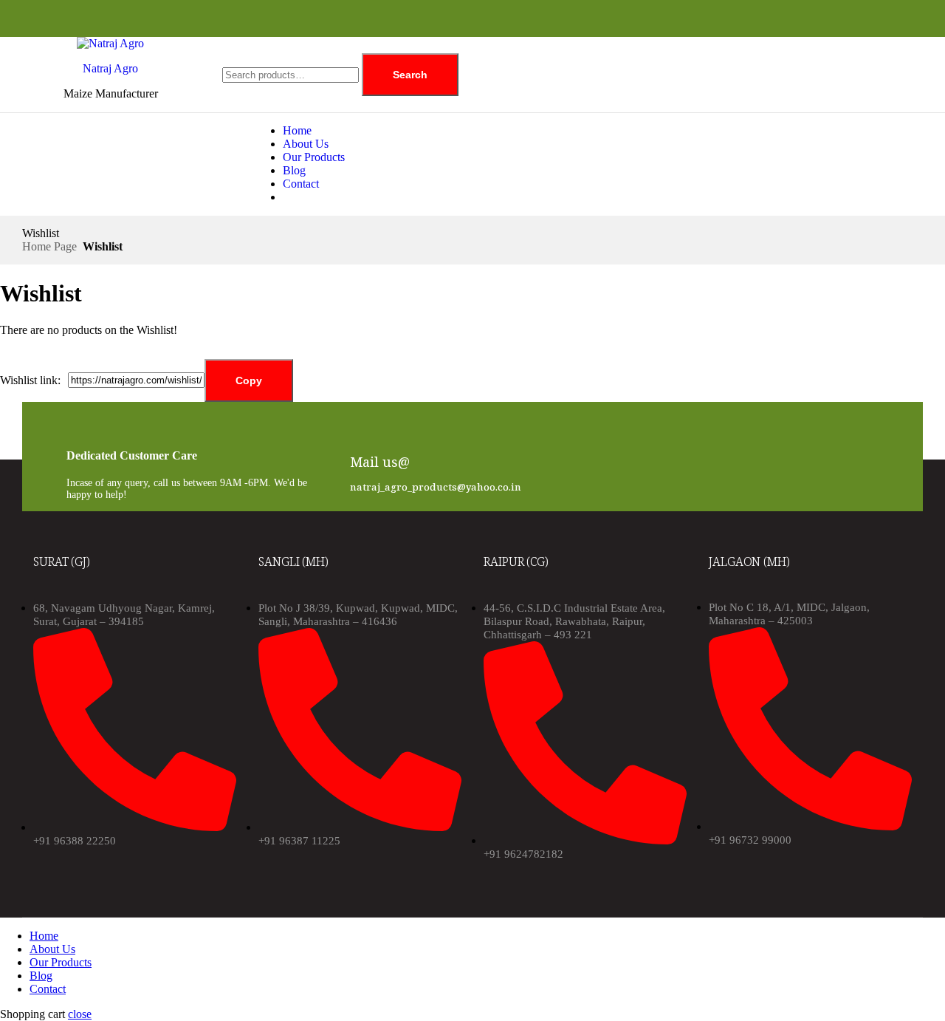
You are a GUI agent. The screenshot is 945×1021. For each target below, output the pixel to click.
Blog (294, 170)
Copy (249, 380)
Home (297, 130)
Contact (301, 183)
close (80, 1014)
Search (410, 75)
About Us (306, 143)
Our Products (314, 157)
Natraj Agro (110, 68)
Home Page (49, 246)
